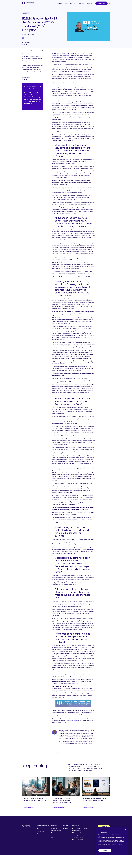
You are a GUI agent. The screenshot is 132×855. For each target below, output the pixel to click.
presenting (75, 683)
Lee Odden (32, 38)
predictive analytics (58, 68)
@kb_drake (73, 720)
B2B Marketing (26, 13)
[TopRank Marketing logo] (26, 826)
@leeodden (78, 719)
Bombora (66, 55)
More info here (56, 716)
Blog (23, 50)
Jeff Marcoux (55, 55)
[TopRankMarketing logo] (28, 3)
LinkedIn (54, 677)
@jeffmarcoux (65, 677)
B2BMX (55, 74)
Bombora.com (87, 677)
